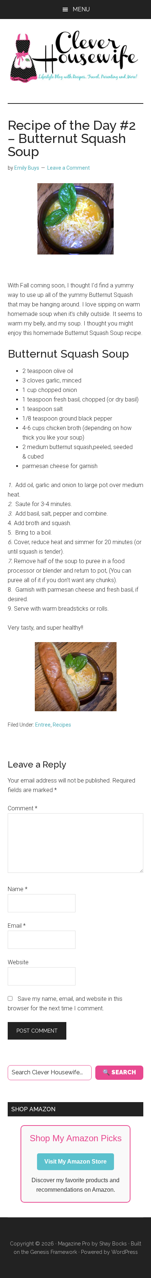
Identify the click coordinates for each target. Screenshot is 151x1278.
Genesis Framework (53, 1252)
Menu (81, 9)
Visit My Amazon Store (75, 1161)
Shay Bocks (113, 1244)
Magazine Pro (74, 1244)
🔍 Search (119, 1072)
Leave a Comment (68, 168)
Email (17, 925)
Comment (22, 808)
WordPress (124, 1252)
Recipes (62, 725)
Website (18, 962)
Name (17, 889)
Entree (43, 725)
